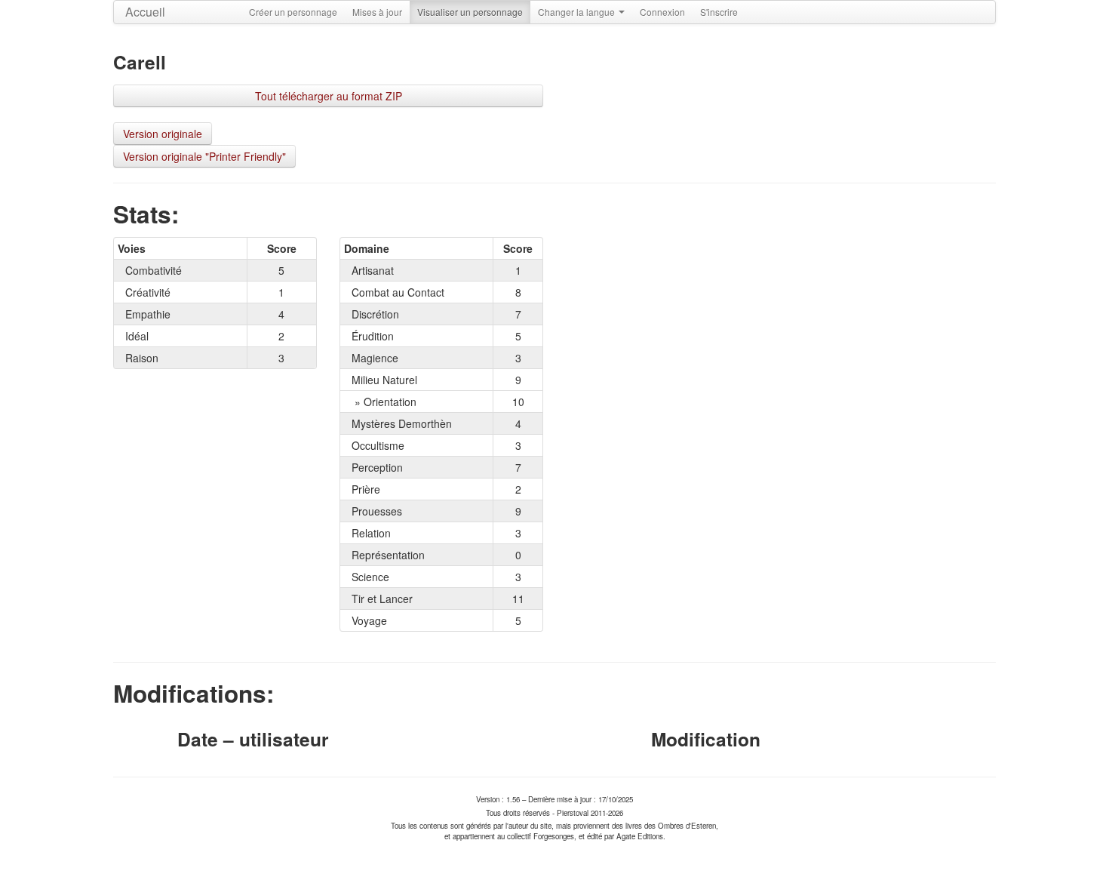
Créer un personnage (293, 11)
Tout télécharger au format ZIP (328, 95)
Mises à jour (377, 11)
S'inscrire (719, 11)
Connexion (662, 11)
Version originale (162, 133)
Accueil (145, 11)
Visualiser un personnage (470, 11)
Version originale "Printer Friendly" (204, 156)
